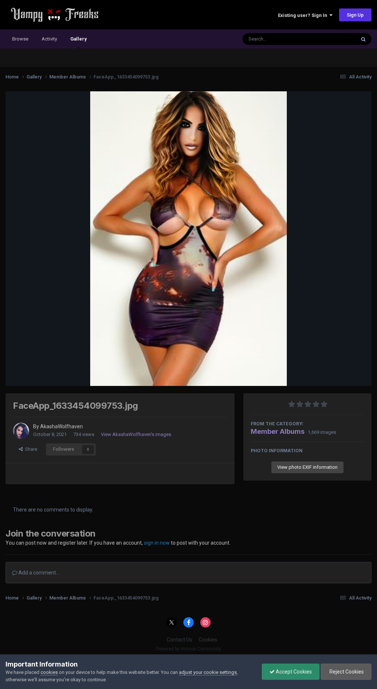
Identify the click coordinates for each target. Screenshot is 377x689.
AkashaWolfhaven (61, 426)
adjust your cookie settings (208, 672)
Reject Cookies (346, 672)
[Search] (363, 39)
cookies (49, 672)
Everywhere (333, 39)
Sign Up (355, 15)
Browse (20, 39)
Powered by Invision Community (188, 648)
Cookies (208, 640)
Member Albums (277, 431)
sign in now (157, 543)
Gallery (78, 39)
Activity (49, 39)
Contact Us (179, 640)
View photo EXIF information (307, 467)
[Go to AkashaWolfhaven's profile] (21, 431)
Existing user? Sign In (304, 15)
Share (30, 449)
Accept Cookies (293, 672)
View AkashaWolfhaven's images (136, 434)
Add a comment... (38, 573)
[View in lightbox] (188, 238)
